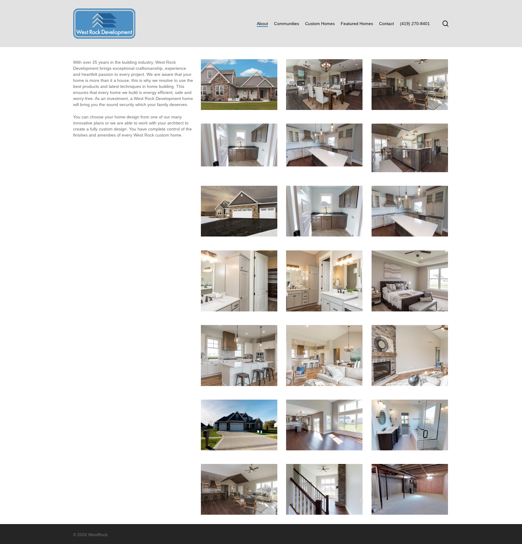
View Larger (239, 79)
